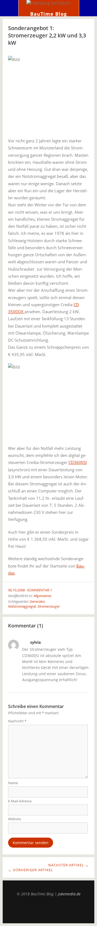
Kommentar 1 (39, 590)
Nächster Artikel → (68, 865)
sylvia (35, 642)
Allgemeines (42, 595)
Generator (37, 601)
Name (13, 782)
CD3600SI (77, 462)
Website (14, 818)
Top (48, 909)
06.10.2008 (16, 590)
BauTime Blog (48, 14)
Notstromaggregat (22, 606)
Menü (9, 8)
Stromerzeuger (48, 606)
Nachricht (17, 721)
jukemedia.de (69, 893)
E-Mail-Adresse (20, 801)
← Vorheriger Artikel (30, 869)
